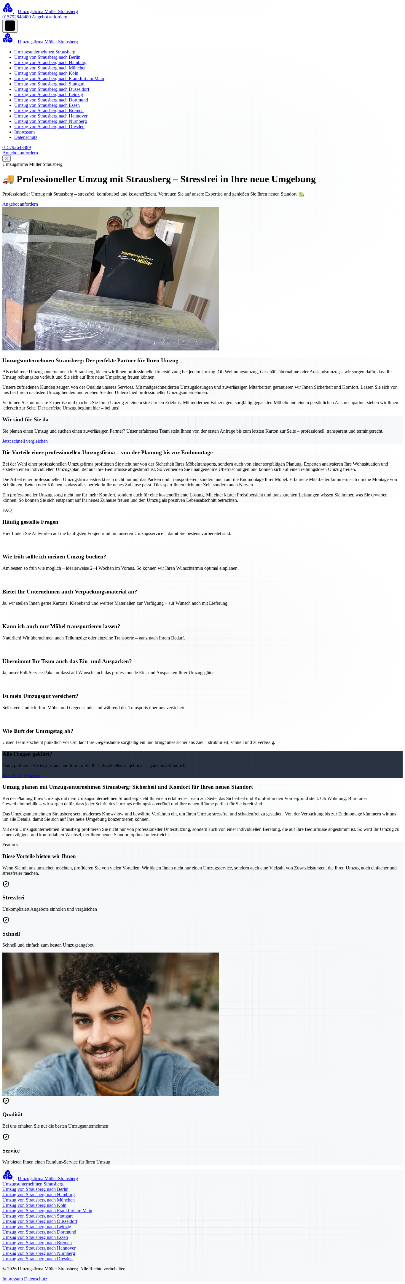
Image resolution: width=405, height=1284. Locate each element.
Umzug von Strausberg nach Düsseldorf (51, 89)
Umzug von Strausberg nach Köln (46, 73)
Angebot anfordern (49, 16)
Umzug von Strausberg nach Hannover (50, 115)
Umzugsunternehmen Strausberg (44, 51)
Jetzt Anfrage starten (21, 775)
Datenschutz (25, 137)
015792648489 (16, 16)
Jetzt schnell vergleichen (25, 441)
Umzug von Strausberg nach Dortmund (51, 99)
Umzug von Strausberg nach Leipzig (48, 94)
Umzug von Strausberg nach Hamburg (50, 62)
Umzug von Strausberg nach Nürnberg (50, 121)
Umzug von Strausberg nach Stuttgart (49, 83)
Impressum (24, 131)
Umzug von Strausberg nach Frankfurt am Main (59, 78)
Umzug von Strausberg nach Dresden (49, 126)
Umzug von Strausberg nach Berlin (47, 57)
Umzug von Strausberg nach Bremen (49, 110)
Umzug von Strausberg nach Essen (47, 105)
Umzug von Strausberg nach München (50, 67)
